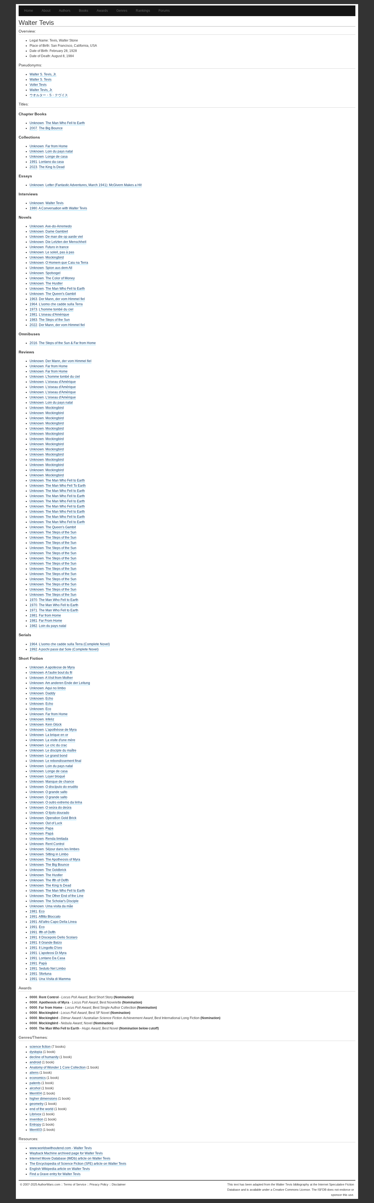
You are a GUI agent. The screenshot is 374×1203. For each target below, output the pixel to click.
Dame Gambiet (56, 231)
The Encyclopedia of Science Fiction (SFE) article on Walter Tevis (78, 1164)
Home (28, 11)
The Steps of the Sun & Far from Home (67, 343)
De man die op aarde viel (64, 237)
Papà (43, 963)
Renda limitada (56, 839)
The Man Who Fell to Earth (65, 123)
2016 (33, 343)
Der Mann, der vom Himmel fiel (62, 299)
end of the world (41, 1109)
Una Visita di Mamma (55, 979)
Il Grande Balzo (50, 942)
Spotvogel (53, 273)
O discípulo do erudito (61, 787)
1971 (33, 610)
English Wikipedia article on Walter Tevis (60, 1169)
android (35, 1062)
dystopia (36, 1052)
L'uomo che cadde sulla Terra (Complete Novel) (74, 644)
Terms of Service (75, 1184)
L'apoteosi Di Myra (53, 953)
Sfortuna (45, 974)
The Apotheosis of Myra (62, 859)
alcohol (35, 1088)
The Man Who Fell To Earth (65, 486)
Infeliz (49, 719)
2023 (33, 167)
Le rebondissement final (63, 761)
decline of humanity (44, 1057)
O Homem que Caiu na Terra (66, 263)
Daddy (50, 693)
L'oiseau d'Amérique (54, 314)
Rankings (143, 11)
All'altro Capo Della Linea (58, 922)
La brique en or (56, 735)
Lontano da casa (51, 162)
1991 (33, 162)
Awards (102, 11)
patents (35, 1083)
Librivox (35, 1114)
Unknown (37, 123)
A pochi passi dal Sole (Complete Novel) (69, 649)
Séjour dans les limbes (62, 849)
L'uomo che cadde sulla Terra (61, 304)
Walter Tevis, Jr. (41, 90)
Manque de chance (59, 782)
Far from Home (56, 146)
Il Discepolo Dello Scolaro (58, 937)
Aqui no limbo (55, 688)
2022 (33, 325)
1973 (33, 309)
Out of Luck (53, 823)
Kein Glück (53, 724)
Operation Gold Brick (60, 818)
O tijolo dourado (57, 813)
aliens (34, 1073)
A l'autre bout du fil (58, 672)
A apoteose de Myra (60, 667)
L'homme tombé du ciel (56, 309)
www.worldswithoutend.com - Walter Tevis (61, 1148)
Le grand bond (56, 756)
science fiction (40, 1047)
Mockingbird (54, 257)
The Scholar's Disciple (62, 901)
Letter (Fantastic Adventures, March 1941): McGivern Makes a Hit (93, 185)
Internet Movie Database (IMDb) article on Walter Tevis (70, 1158)
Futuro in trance (57, 247)
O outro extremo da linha (63, 802)
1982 (33, 626)
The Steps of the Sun (54, 320)
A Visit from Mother (59, 678)
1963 (33, 299)
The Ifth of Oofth (57, 880)
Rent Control (54, 844)
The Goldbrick (55, 870)
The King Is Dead (52, 167)
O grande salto (56, 792)
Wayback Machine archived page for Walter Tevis (66, 1153)
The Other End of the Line (64, 896)
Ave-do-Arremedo (58, 226)
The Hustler (54, 283)
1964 (33, 304)
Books (83, 11)
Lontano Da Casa (52, 958)
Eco (48, 709)
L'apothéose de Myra (61, 730)
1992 (33, 649)
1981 (33, 314)
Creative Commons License (291, 1189)
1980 (33, 208)
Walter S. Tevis (40, 79)
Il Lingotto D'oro (50, 948)
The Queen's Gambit (60, 294)
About (46, 11)
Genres (121, 11)
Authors (64, 11)
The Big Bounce (51, 128)
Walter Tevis (54, 203)
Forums (164, 11)
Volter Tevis (38, 85)
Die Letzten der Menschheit (65, 242)
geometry (37, 1104)
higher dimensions (43, 1099)
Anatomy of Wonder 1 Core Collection (58, 1067)
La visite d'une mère (60, 740)
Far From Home (50, 621)
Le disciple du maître (60, 750)
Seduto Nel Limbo (52, 968)
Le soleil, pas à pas (59, 252)
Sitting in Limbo (56, 854)
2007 (33, 128)
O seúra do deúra (58, 807)
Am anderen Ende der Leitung (67, 683)
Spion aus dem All (58, 268)
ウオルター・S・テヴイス (49, 95)
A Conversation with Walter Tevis (63, 208)
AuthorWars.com (49, 1184)
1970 (33, 600)
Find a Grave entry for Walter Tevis (55, 1174)
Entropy (35, 1124)
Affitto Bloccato (50, 917)
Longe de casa (56, 157)
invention (36, 1119)
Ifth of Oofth (47, 932)
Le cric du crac (56, 745)
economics (38, 1078)
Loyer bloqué (55, 776)
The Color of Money (60, 278)
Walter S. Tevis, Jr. (43, 74)
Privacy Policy (99, 1184)
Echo (49, 698)
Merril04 (36, 1093)
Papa (49, 828)
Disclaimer (119, 1184)
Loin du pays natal (59, 151)
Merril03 (36, 1130)
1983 (33, 320)
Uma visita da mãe (59, 906)
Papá (49, 833)
